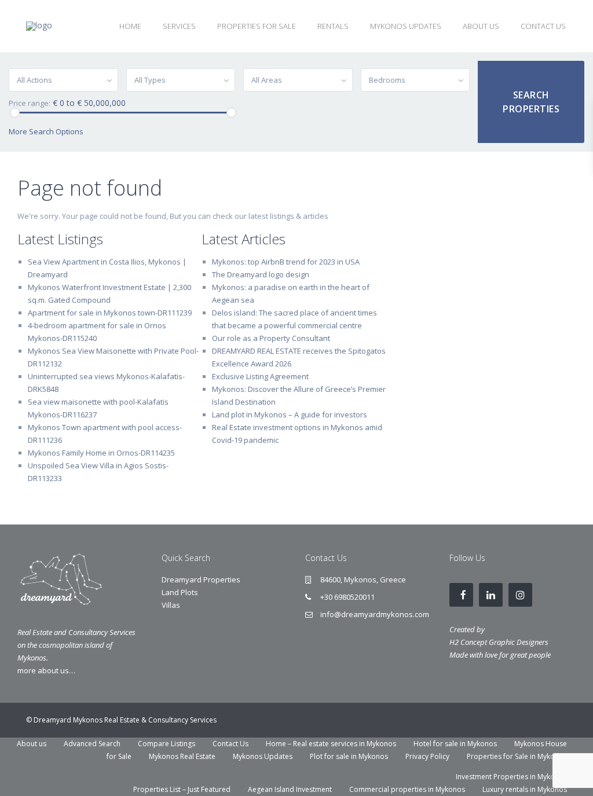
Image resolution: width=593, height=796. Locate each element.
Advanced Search (92, 744)
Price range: (29, 103)
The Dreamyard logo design (260, 274)
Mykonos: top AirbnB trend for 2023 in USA (286, 261)
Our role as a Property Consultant (271, 338)
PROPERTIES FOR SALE (256, 26)
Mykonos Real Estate (182, 756)
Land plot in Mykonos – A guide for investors (289, 414)
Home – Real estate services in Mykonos (331, 744)
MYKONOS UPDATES (405, 26)
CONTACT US (543, 26)
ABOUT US (481, 26)
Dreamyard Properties (201, 579)
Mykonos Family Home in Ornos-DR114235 (101, 452)
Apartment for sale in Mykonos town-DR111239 (110, 312)
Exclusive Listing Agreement (260, 376)
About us (31, 744)
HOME (130, 26)
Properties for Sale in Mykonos (517, 756)
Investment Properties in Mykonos (511, 777)
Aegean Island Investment (290, 789)
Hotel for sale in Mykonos (455, 744)
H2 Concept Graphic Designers (498, 642)
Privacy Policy (427, 756)
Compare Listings (166, 744)
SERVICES (179, 26)
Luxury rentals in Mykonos (524, 789)
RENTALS (333, 26)
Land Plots (180, 592)
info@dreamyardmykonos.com (374, 614)
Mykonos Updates (262, 756)
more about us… (46, 670)
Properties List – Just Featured (181, 789)
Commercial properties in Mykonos (407, 789)
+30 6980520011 (347, 597)
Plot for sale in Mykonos (349, 756)
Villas (171, 605)
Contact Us (230, 744)
